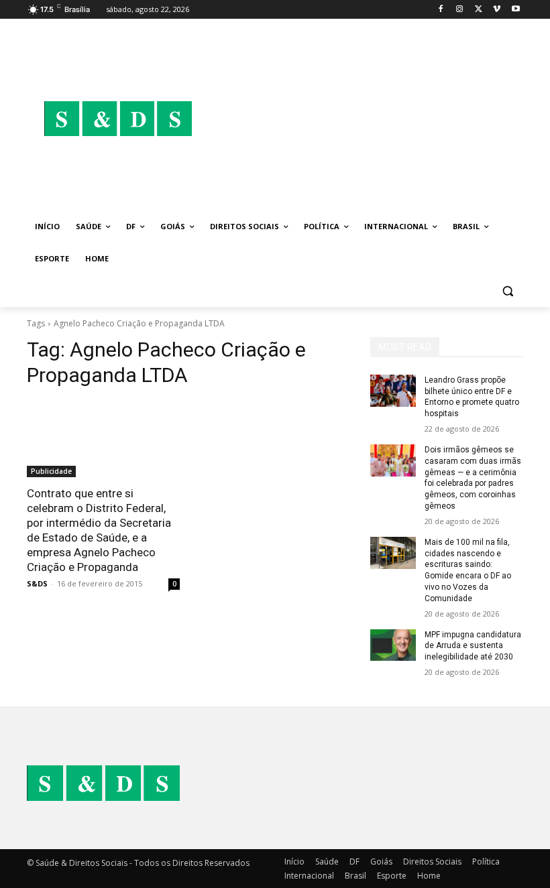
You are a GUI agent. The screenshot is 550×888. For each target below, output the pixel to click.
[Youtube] (515, 9)
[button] (507, 291)
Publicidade (51, 471)
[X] (478, 9)
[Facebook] (441, 9)
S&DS (37, 583)
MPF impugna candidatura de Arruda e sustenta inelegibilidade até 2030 (473, 646)
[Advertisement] (366, 118)
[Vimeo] (496, 9)
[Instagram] (460, 9)
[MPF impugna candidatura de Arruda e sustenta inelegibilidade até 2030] (393, 645)
